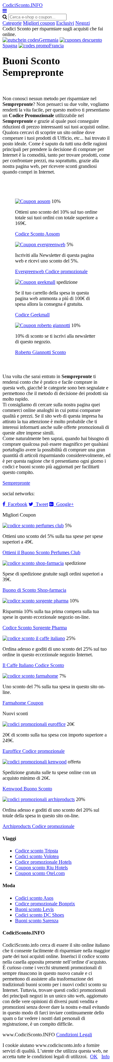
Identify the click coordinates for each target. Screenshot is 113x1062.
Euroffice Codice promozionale (34, 751)
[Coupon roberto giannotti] (42, 325)
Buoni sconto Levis (34, 909)
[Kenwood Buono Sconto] (35, 761)
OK (94, 1056)
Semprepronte (16, 483)
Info (105, 1056)
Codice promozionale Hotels (43, 862)
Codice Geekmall (32, 314)
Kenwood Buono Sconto (27, 788)
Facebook (16, 504)
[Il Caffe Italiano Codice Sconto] (34, 638)
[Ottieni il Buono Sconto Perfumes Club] (33, 525)
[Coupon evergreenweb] (40, 244)
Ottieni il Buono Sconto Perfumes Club (41, 552)
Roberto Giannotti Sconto (40, 352)
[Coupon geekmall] (35, 282)
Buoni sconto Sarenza (36, 920)
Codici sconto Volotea (37, 856)
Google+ (64, 504)
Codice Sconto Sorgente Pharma (35, 627)
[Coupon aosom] (32, 201)
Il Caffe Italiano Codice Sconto (33, 665)
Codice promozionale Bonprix (45, 903)
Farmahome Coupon (23, 702)
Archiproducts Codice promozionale (38, 826)
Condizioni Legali (74, 1034)
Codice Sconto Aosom (37, 234)
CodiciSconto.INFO (23, 5)
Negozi (82, 23)
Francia (56, 45)
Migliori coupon (39, 23)
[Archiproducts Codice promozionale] (39, 799)
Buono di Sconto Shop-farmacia (34, 590)
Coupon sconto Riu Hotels (41, 867)
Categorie (12, 23)
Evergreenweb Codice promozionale (51, 271)
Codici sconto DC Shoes (39, 915)
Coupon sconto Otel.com (40, 873)
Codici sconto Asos (34, 898)
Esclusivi (65, 23)
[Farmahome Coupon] (30, 676)
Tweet (40, 504)
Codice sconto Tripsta (36, 850)
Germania (48, 40)
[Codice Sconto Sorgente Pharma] (35, 600)
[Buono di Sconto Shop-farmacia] (33, 563)
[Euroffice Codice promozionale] (34, 724)
